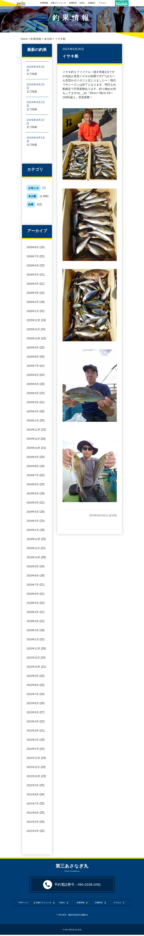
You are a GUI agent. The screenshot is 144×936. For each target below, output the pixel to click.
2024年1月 (33, 529)
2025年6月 (33, 374)
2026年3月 (33, 292)
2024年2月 (33, 520)
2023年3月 (33, 621)
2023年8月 (33, 575)
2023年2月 (33, 630)
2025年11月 (33, 329)
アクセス (102, 3)
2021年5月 (33, 821)
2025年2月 (33, 411)
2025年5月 (33, 384)
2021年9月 (33, 785)
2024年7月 (33, 475)
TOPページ (25, 902)
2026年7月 (33, 256)
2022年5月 (33, 712)
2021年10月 (33, 776)
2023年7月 (33, 584)
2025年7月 (33, 365)
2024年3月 (33, 511)
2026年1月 (33, 311)
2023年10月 (33, 557)
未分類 (32, 196)
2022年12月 (33, 648)
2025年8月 (33, 356)
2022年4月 (33, 721)
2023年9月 (33, 566)
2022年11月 (33, 657)
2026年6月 (33, 265)
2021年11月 (33, 767)
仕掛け (82, 3)
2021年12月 (33, 757)
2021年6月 (33, 812)
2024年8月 (33, 466)
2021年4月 (33, 830)
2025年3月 (33, 402)
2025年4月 (33, 393)
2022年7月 (33, 694)
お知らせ (33, 187)
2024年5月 (33, 493)
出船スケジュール (58, 3)
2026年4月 (33, 283)
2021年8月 (33, 794)
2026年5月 (33, 274)
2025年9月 (33, 347)
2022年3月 (33, 730)
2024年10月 (33, 447)
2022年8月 (33, 684)
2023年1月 (33, 639)
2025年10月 (33, 338)
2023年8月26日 (98, 515)
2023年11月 (33, 548)
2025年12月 (33, 320)
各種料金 (73, 3)
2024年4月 (33, 502)
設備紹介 (92, 3)
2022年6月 (33, 703)
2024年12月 (33, 429)
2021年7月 (33, 803)
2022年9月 (33, 675)
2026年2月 (33, 301)
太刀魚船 (32, 73)
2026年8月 (33, 247)
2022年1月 (33, 748)
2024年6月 (33, 484)
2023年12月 (33, 539)
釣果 (31, 204)
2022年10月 (33, 666)
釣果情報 (44, 3)
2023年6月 (33, 593)
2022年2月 (33, 739)
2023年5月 (33, 602)
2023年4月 (33, 611)
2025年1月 (33, 420)
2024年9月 (33, 456)
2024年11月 (33, 438)
